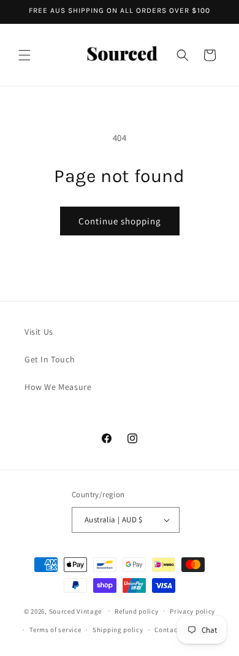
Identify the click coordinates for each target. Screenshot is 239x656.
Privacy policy (192, 611)
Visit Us (39, 331)
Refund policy (136, 611)
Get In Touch (50, 359)
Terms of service (55, 629)
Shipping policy (118, 629)
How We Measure (58, 386)
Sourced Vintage (75, 610)
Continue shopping (119, 221)
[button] (24, 55)
